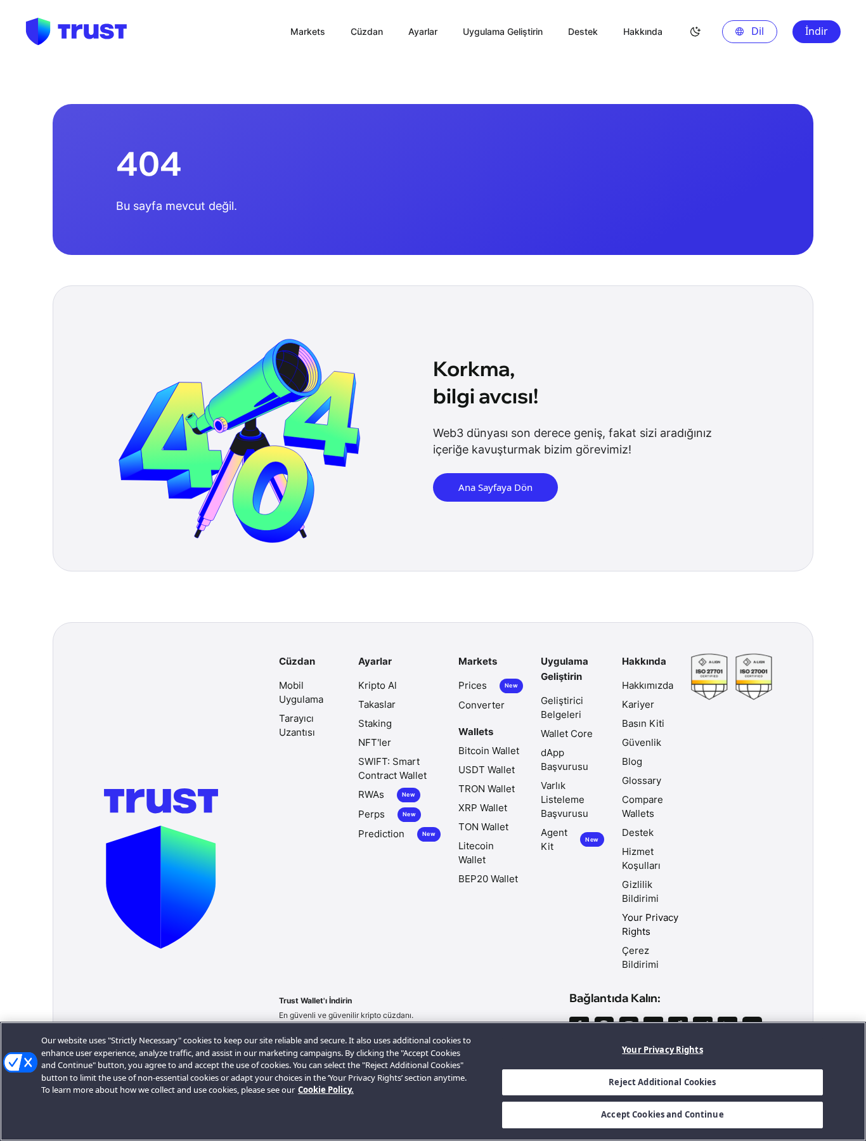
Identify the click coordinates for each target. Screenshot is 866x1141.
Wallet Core (567, 733)
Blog (632, 761)
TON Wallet (483, 827)
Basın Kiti (643, 723)
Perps (387, 814)
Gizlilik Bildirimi (640, 891)
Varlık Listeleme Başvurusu (564, 799)
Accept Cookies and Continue (662, 1114)
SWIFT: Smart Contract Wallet (392, 768)
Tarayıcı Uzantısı (297, 725)
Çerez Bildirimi (640, 957)
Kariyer (638, 704)
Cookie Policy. (326, 1089)
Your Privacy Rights (662, 1049)
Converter (481, 705)
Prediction (397, 834)
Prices (488, 685)
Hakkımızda (647, 685)
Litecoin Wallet (476, 853)
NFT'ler (374, 742)
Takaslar (377, 704)
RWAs (386, 794)
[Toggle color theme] (695, 31)
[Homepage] (76, 32)
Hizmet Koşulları (641, 858)
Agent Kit (569, 839)
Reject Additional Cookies (662, 1082)
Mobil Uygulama (301, 692)
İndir (816, 31)
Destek (638, 832)
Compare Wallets (642, 806)
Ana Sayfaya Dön (495, 487)
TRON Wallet (486, 789)
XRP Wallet (482, 808)
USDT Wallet (486, 770)
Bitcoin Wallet (488, 751)
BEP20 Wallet (488, 879)
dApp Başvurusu (564, 760)
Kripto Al (377, 685)
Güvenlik (641, 742)
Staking (375, 723)
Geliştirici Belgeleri (562, 707)
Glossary (641, 780)
